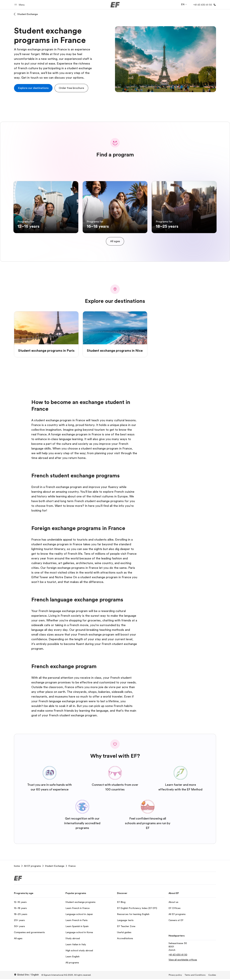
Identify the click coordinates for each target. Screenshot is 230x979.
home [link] (17, 866)
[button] (20, 4)
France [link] (72, 866)
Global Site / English (28, 974)
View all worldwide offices (183, 959)
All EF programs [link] (32, 866)
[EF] (115, 4)
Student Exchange (27, 14)
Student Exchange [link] (54, 866)
